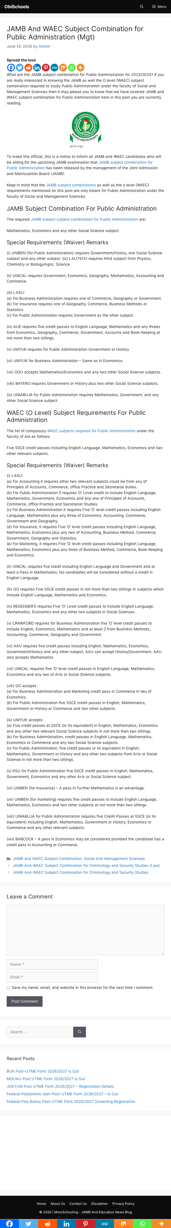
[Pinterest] (46, 67)
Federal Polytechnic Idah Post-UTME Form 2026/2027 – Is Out (62, 1094)
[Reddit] (28, 67)
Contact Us (78, 1204)
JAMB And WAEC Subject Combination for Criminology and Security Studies (81, 872)
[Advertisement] (85, 1153)
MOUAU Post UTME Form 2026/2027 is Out (46, 1079)
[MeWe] (54, 67)
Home (41, 1204)
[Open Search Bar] (142, 6)
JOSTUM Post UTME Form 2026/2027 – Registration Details (60, 1086)
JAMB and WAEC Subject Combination (47, 858)
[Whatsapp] (72, 67)
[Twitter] (20, 67)
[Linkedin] (37, 67)
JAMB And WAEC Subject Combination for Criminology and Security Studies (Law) (86, 865)
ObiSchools (16, 6)
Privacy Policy (123, 1204)
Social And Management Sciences (114, 858)
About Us (58, 1204)
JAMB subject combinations (71, 185)
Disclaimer (99, 1204)
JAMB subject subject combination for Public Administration (84, 219)
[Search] (79, 1032)
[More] (80, 67)
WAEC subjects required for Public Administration (91, 431)
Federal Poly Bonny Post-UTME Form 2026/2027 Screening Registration (71, 1101)
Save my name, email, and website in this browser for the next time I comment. (83, 987)
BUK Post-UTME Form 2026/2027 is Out (43, 1071)
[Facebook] (11, 67)
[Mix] (63, 67)
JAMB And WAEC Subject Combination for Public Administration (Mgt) (75, 32)
